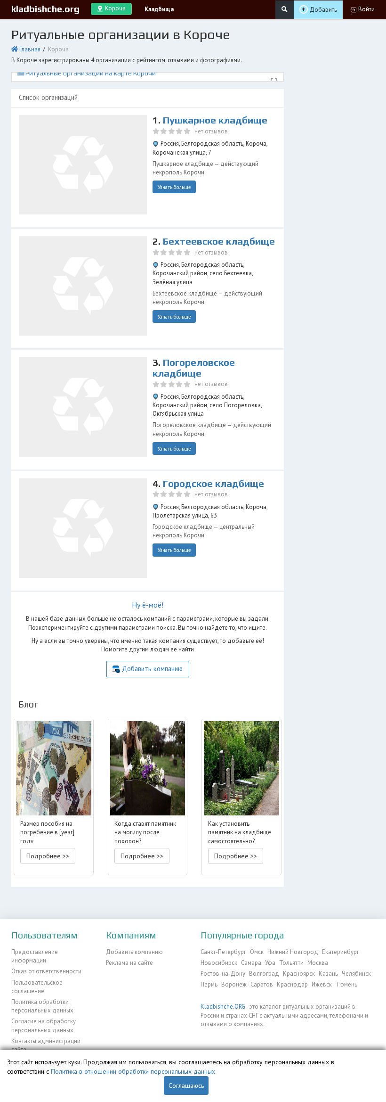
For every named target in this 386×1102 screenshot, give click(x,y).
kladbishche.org (45, 9)
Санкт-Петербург (223, 952)
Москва (317, 963)
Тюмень (346, 984)
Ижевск (322, 984)
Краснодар (292, 984)
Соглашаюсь (186, 1085)
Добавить (323, 10)
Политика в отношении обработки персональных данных (133, 1071)
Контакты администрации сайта (45, 1045)
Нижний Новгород (292, 952)
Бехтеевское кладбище (219, 241)
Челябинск (356, 974)
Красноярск (299, 974)
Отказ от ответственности (46, 971)
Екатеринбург (340, 952)
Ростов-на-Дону (223, 974)
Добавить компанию (152, 668)
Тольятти (291, 963)
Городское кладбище (213, 483)
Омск (257, 952)
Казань (328, 974)
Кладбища (159, 9)
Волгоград (264, 974)
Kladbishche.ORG (223, 1007)
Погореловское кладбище (194, 368)
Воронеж (234, 984)
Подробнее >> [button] (47, 856)
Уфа (270, 963)
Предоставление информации (34, 956)
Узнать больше (174, 187)
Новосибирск (219, 963)
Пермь (209, 984)
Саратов (261, 984)
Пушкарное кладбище (215, 120)
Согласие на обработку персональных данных (43, 1025)
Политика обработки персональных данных (42, 1006)
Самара (251, 963)
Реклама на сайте (129, 963)
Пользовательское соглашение (37, 987)
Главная (29, 49)
